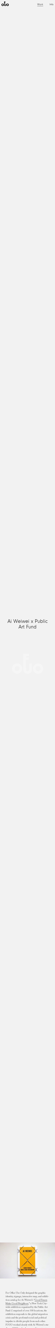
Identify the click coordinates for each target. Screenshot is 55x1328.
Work (40, 4)
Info (52, 4)
